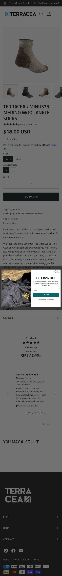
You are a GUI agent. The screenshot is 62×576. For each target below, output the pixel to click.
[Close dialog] (57, 271)
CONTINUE (45, 295)
